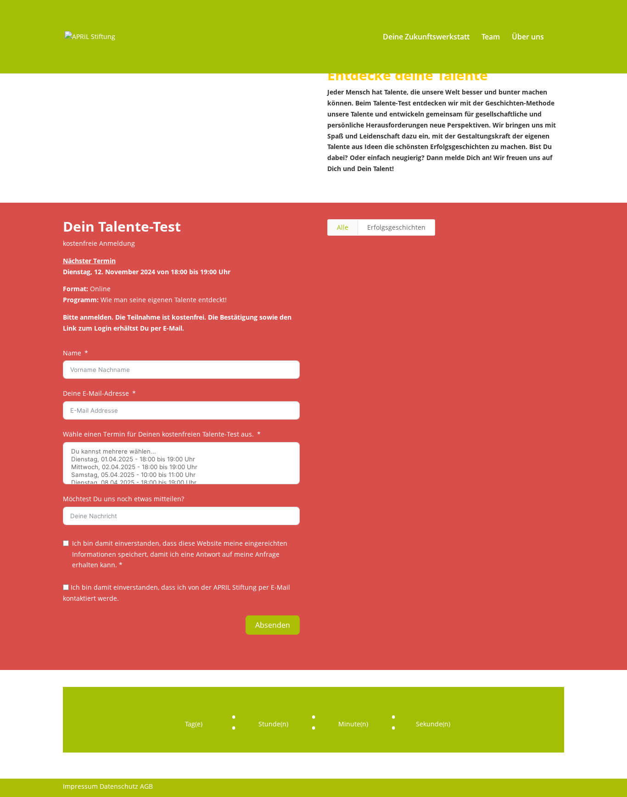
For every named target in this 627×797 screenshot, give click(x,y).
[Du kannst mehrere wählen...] (181, 451)
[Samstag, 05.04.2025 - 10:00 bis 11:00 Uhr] (181, 475)
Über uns (528, 37)
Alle (342, 227)
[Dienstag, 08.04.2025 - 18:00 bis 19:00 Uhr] (181, 483)
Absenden (272, 625)
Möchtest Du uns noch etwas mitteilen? (123, 498)
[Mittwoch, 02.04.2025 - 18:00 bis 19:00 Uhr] (181, 467)
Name (72, 353)
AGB (146, 786)
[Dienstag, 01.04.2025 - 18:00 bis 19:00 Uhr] (181, 459)
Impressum (80, 786)
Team (490, 37)
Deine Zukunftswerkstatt (426, 37)
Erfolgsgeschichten (396, 227)
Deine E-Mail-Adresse (96, 393)
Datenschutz (119, 786)
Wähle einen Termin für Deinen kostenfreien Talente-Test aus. (158, 434)
